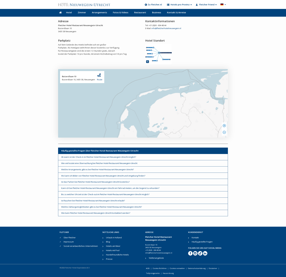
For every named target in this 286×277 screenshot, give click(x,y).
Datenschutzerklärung (197, 268)
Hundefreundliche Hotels (117, 254)
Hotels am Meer (113, 246)
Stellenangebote (156, 258)
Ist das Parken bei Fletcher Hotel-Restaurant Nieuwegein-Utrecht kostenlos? (95, 181)
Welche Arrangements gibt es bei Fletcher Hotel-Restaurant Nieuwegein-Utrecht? (97, 169)
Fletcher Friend (207, 4)
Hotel (69, 12)
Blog (108, 241)
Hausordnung (168, 273)
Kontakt (195, 237)
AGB (148, 268)
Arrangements (99, 12)
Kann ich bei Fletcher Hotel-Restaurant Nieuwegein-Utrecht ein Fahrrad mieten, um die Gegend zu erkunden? (110, 188)
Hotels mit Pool (112, 250)
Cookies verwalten (177, 268)
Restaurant (140, 12)
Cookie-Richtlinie (160, 268)
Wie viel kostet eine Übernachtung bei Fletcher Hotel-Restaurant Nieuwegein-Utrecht (99, 163)
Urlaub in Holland (114, 237)
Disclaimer (213, 268)
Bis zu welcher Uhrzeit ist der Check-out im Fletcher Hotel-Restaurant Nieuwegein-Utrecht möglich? (105, 194)
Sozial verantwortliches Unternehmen (81, 246)
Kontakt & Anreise (176, 12)
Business (156, 12)
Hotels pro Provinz (180, 4)
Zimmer (82, 12)
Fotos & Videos (120, 12)
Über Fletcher (70, 237)
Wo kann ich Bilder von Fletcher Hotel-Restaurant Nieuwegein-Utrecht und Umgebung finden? (103, 175)
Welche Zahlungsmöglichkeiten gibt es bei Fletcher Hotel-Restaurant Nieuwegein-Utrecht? (101, 207)
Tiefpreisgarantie (153, 273)
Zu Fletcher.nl (155, 4)
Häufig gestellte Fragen (202, 241)
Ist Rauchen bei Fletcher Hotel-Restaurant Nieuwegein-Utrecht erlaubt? (93, 200)
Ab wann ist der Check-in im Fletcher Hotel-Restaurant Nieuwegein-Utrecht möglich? (98, 157)
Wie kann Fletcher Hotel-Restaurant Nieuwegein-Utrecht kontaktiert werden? (95, 213)
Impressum (69, 241)
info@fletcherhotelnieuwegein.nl (166, 28)
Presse (109, 259)
